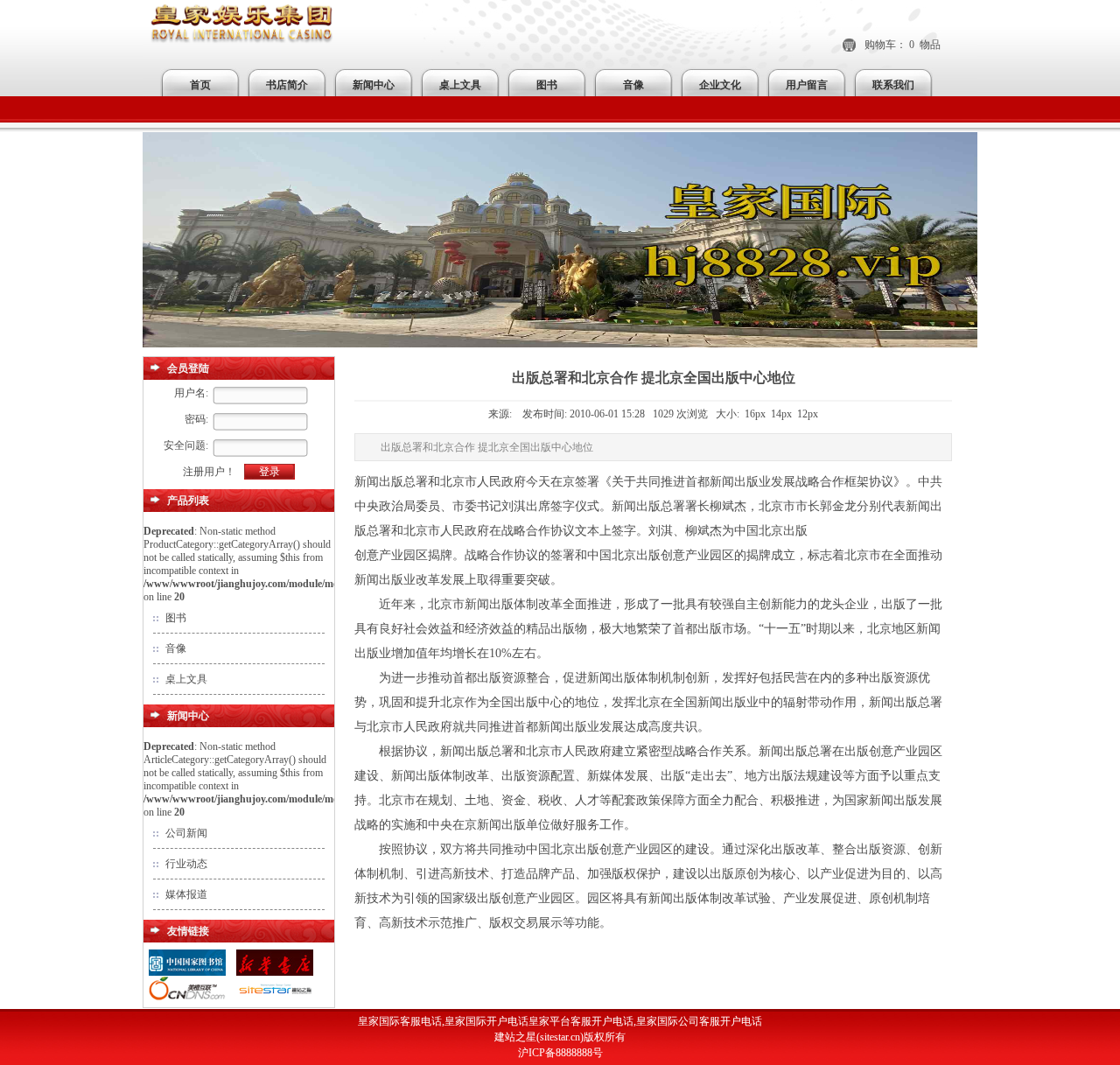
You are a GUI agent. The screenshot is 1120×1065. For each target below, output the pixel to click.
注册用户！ (209, 472)
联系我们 (893, 85)
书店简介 (287, 85)
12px (807, 414)
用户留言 (807, 85)
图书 (546, 85)
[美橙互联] (187, 999)
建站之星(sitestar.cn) (539, 1037)
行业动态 (186, 864)
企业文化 (720, 85)
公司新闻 (186, 833)
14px (781, 414)
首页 (200, 85)
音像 (633, 85)
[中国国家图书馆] (187, 973)
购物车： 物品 (902, 45)
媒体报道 (186, 894)
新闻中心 (374, 85)
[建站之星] (274, 999)
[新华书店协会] (274, 973)
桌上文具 (460, 85)
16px (755, 414)
